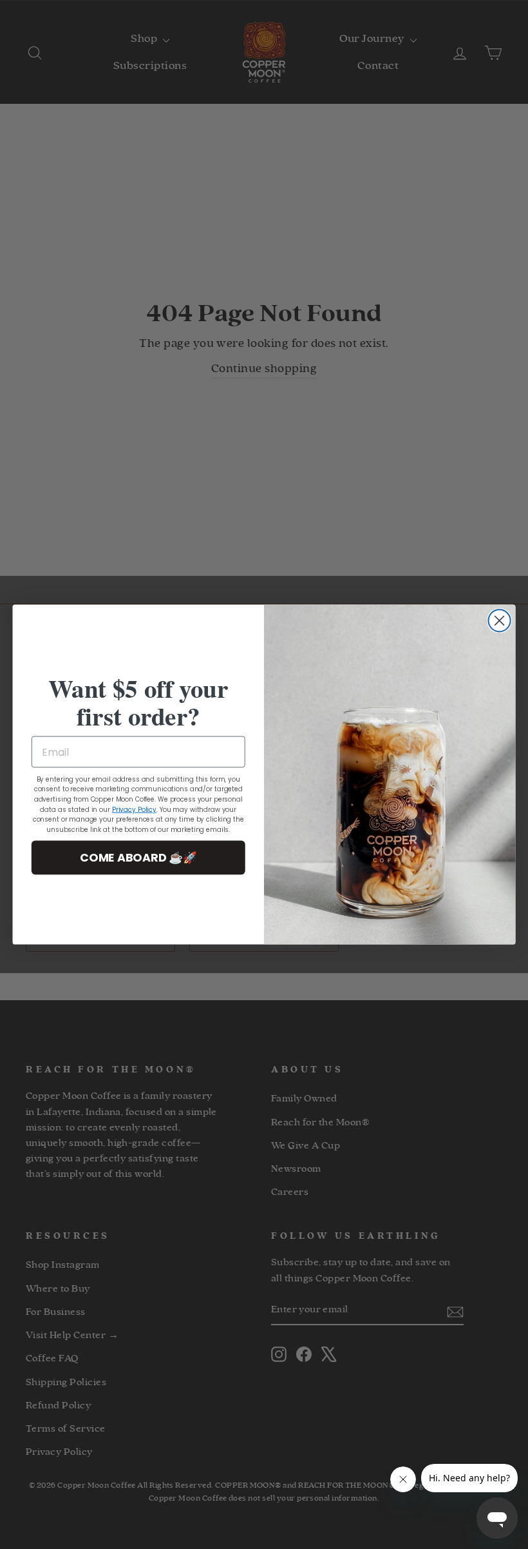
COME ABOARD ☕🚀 (138, 857)
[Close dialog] (500, 620)
